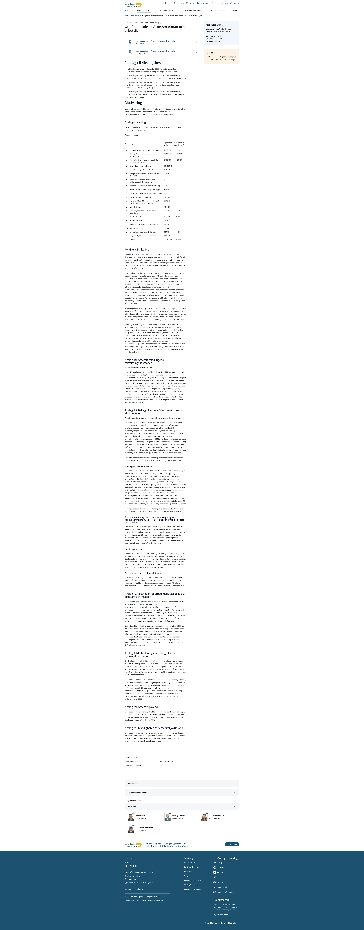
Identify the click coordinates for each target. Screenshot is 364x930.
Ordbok (216, 3)
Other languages (204, 3)
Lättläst (169, 3)
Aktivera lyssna (226, 3)
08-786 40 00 (132, 866)
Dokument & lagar (135, 16)
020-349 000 (132, 879)
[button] (145, 10)
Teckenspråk (180, 3)
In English (192, 3)
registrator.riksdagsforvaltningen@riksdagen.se (145, 900)
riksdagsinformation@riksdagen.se (140, 883)
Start (126, 16)
